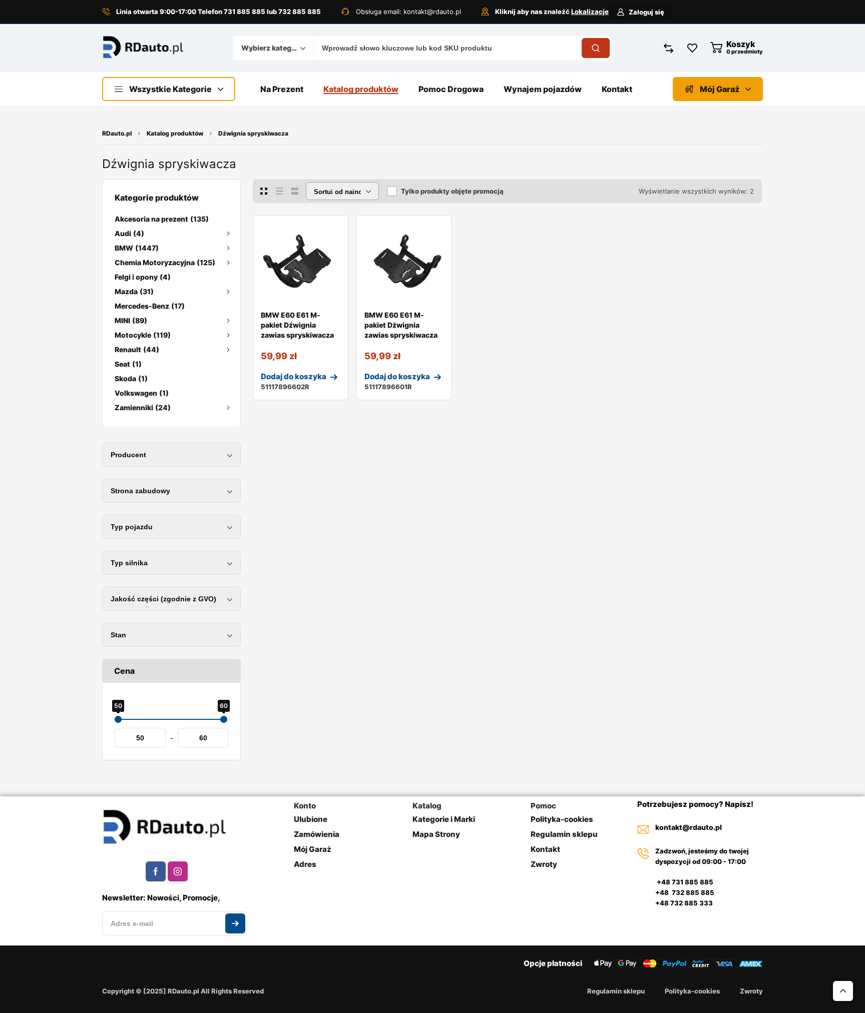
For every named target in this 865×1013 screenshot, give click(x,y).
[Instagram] (178, 871)
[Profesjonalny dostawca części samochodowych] (143, 48)
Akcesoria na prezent (162, 219)
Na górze (843, 991)
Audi (129, 233)
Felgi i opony (143, 277)
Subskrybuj (235, 923)
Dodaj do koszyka (293, 376)
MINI (131, 320)
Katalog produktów (175, 133)
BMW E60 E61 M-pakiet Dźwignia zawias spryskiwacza (297, 325)
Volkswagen (142, 393)
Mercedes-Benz (150, 306)
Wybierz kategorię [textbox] (270, 48)
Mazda (134, 291)
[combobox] (273, 48)
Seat (128, 364)
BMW (137, 248)
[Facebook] (156, 871)
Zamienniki (143, 407)
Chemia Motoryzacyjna (165, 262)
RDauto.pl (117, 133)
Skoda (131, 378)
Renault (137, 349)
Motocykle (143, 335)
